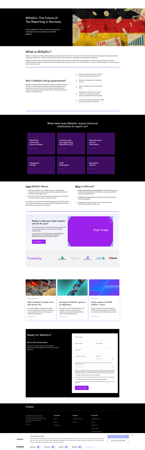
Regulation (34, 298)
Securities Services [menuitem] (96, 431)
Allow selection (118, 440)
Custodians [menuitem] (94, 425)
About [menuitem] (55, 418)
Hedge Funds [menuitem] (95, 428)
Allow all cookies (118, 436)
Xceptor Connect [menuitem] (77, 418)
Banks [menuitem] (93, 422)
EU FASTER (34, 88)
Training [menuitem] (74, 422)
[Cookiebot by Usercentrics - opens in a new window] (20, 447)
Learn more (38, 241)
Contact (28, 424)
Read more (31, 316)
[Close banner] (132, 435)
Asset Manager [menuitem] (95, 418)
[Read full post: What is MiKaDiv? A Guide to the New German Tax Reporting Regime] (41, 287)
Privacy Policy (108, 381)
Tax (31, 298)
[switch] (54, 447)
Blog (28, 298)
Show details (88, 447)
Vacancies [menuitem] (57, 425)
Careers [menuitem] (56, 422)
